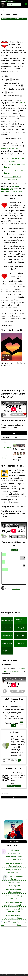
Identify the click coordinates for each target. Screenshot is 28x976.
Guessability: (6, 447)
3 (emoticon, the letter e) (20, 620)
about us (8, 974)
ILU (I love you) (20, 635)
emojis (23, 102)
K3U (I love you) (7, 651)
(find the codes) (14, 910)
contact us (13, 974)
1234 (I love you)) (7, 635)
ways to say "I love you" (13, 18)
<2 (14, 797)
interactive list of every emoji (12, 191)
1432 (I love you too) (7, 628)
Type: (4, 441)
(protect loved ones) (13, 864)
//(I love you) (20, 628)
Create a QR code (13, 786)
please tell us (16, 752)
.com (7, 1)
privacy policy (23, 974)
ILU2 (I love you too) (7, 643)
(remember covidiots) (13, 916)
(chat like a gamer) (14, 884)
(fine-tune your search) (14, 858)
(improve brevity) (14, 897)
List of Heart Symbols (7, 620)
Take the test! (14, 842)
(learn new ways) (13, 871)
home (3, 18)
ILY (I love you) (20, 643)
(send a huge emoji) (13, 851)
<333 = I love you (9, 148)
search (17, 974)
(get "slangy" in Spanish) (13, 903)
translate (14, 550)
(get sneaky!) (14, 877)
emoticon (13, 55)
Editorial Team (16, 589)
